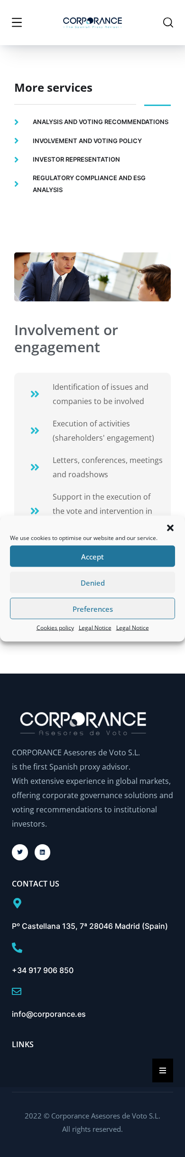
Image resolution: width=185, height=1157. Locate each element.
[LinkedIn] (43, 852)
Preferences (93, 608)
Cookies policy (55, 628)
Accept (92, 556)
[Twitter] (20, 852)
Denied (93, 582)
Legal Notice (95, 628)
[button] (170, 528)
